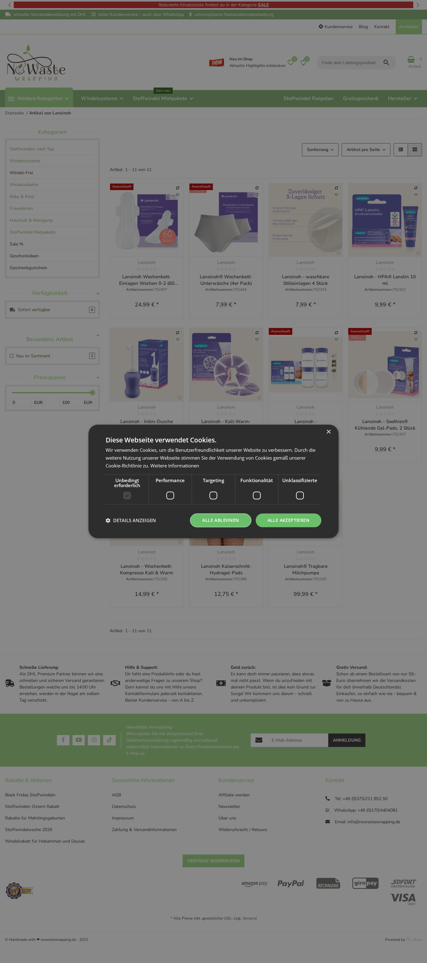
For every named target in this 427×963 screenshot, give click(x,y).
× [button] (328, 432)
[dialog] (213, 481)
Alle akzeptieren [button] (288, 520)
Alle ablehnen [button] (220, 520)
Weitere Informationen (174, 465)
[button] (131, 520)
